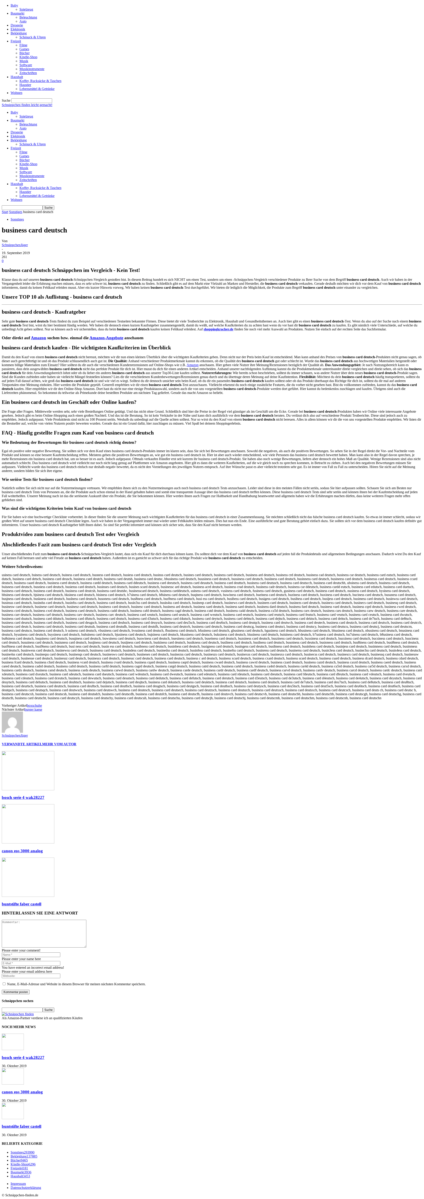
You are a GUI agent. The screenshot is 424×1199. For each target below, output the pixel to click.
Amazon (38, 337)
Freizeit (16, 41)
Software (25, 65)
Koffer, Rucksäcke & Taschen (40, 81)
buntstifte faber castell (21, 904)
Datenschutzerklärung (26, 1188)
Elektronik (18, 29)
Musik (23, 61)
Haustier (25, 85)
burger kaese (33, 709)
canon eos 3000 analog (22, 851)
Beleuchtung (28, 17)
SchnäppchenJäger (15, 245)
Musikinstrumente (31, 69)
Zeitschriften (28, 73)
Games (24, 49)
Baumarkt (17, 13)
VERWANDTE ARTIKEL (22, 744)
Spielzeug (26, 9)
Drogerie (17, 25)
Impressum (18, 1184)
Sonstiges (15, 212)
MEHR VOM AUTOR (59, 744)
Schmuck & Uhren (32, 37)
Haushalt (17, 77)
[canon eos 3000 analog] (28, 842)
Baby (14, 5)
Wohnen (16, 93)
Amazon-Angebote (106, 337)
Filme (23, 45)
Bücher (24, 53)
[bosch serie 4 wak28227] (28, 789)
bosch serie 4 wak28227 (23, 797)
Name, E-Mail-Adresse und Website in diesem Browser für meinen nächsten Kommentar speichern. (76, 984)
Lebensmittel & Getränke (37, 89)
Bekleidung (19, 33)
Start (5, 212)
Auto (22, 21)
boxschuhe (34, 705)
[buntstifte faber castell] (28, 895)
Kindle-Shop (28, 57)
